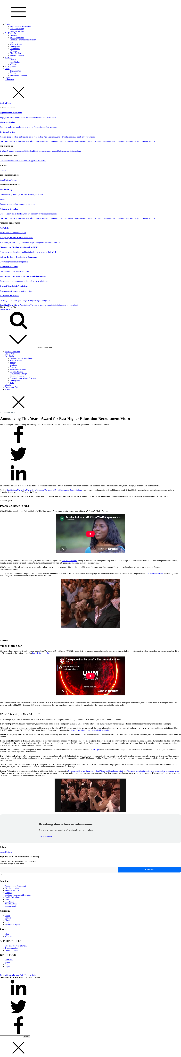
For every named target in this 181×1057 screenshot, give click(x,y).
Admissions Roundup (18, 75)
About (7, 916)
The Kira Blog (15, 71)
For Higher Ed (10, 33)
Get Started (9, 80)
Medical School (16, 44)
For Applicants (10, 66)
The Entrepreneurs (69, 561)
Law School (52, 151)
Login (7, 77)
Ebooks (13, 73)
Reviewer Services (17, 31)
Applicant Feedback (17, 55)
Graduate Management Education (23, 40)
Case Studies (15, 49)
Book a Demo (5, 103)
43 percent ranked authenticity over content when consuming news (153, 771)
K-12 (12, 383)
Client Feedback (16, 53)
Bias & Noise (10, 354)
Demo (7, 962)
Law (11, 42)
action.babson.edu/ (155, 573)
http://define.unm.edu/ (40, 653)
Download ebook (45, 836)
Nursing (13, 363)
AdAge (96, 749)
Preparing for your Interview (16, 946)
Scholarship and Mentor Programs (23, 378)
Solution (13, 60)
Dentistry (13, 35)
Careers (8, 918)
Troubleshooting (11, 948)
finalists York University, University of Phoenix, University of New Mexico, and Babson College (44, 490)
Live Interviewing (17, 29)
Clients (7, 920)
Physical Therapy (16, 372)
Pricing (7, 964)
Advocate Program (12, 924)
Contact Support (11, 950)
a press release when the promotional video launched (89, 730)
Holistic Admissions (12, 352)
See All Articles (6, 852)
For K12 (8, 57)
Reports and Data (11, 387)
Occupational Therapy (18, 374)
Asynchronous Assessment (20, 26)
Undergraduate (15, 46)
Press (7, 922)
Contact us (9, 960)
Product (8, 24)
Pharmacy (14, 367)
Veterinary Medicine (18, 369)
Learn (7, 69)
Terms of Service (6, 975)
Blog (7, 934)
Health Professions (17, 38)
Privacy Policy (19, 975)
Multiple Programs (17, 376)
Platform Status (30, 975)
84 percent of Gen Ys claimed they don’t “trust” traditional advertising (95, 771)
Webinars (13, 51)
